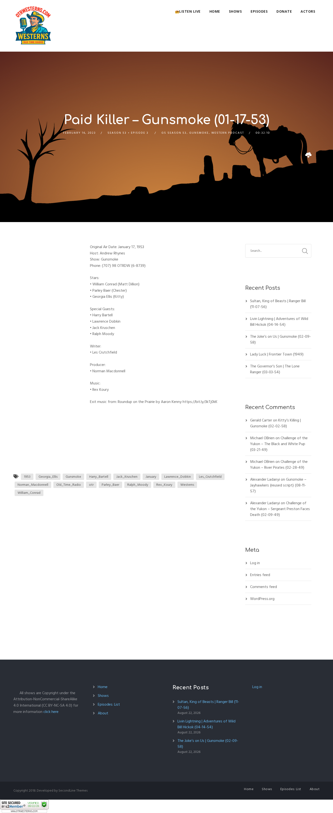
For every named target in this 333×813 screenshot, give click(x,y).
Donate (284, 11)
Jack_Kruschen (126, 476)
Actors (308, 11)
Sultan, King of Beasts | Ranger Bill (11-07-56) (278, 304)
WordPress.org (262, 599)
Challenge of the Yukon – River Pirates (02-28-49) (279, 464)
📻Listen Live (188, 11)
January (151, 476)
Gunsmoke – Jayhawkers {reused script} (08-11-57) (278, 485)
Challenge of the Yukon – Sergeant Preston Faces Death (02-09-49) (280, 509)
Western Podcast (227, 133)
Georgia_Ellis (48, 476)
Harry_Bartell (98, 476)
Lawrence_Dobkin (177, 476)
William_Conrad (29, 492)
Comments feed (263, 587)
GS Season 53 (173, 133)
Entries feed (260, 575)
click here (51, 712)
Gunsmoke (199, 133)
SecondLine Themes (73, 790)
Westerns (187, 484)
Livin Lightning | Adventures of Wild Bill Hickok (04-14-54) (279, 322)
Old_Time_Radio (68, 484)
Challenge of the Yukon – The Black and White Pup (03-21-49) (279, 444)
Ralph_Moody (137, 484)
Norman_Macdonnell (33, 484)
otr (91, 484)
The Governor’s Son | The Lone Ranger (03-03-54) (275, 369)
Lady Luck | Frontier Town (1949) (277, 354)
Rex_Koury (164, 484)
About (103, 713)
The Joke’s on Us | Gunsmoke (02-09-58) (280, 339)
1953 (27, 476)
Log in (255, 563)
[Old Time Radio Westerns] (33, 26)
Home (214, 11)
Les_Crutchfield (210, 476)
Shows (235, 11)
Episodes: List (109, 704)
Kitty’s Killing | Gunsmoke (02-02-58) (275, 423)
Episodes (259, 11)
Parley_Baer (110, 484)
